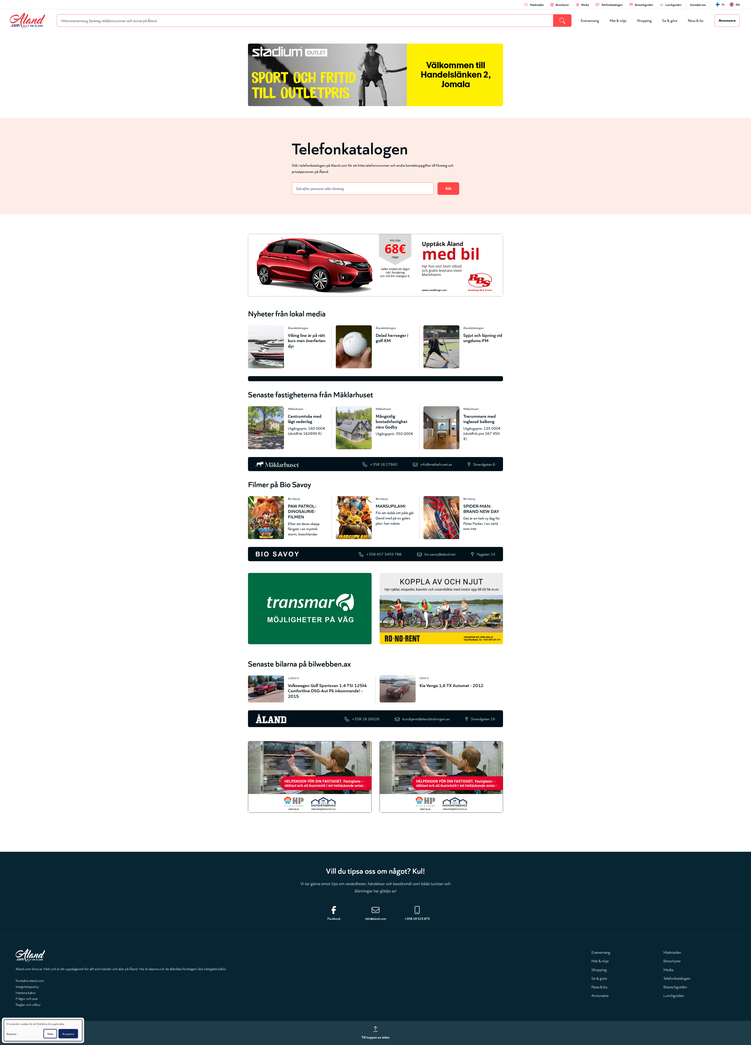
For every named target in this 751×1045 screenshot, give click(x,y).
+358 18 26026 (365, 718)
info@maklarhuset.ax (436, 464)
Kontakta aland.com (30, 980)
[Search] (562, 20)
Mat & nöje (618, 20)
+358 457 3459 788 (384, 553)
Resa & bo (695, 20)
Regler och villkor (28, 1004)
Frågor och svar (27, 998)
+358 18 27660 (383, 464)
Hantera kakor (26, 992)
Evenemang (590, 20)
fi (723, 4)
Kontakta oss (698, 5)
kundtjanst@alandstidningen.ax (426, 718)
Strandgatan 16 (483, 718)
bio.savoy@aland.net (440, 553)
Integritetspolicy (27, 986)
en (738, 4)
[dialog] (43, 1030)
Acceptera (68, 1034)
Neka (50, 1034)
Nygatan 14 (486, 553)
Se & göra (669, 20)
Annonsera (727, 20)
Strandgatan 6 (484, 464)
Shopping (644, 20)
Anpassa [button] (11, 1034)
